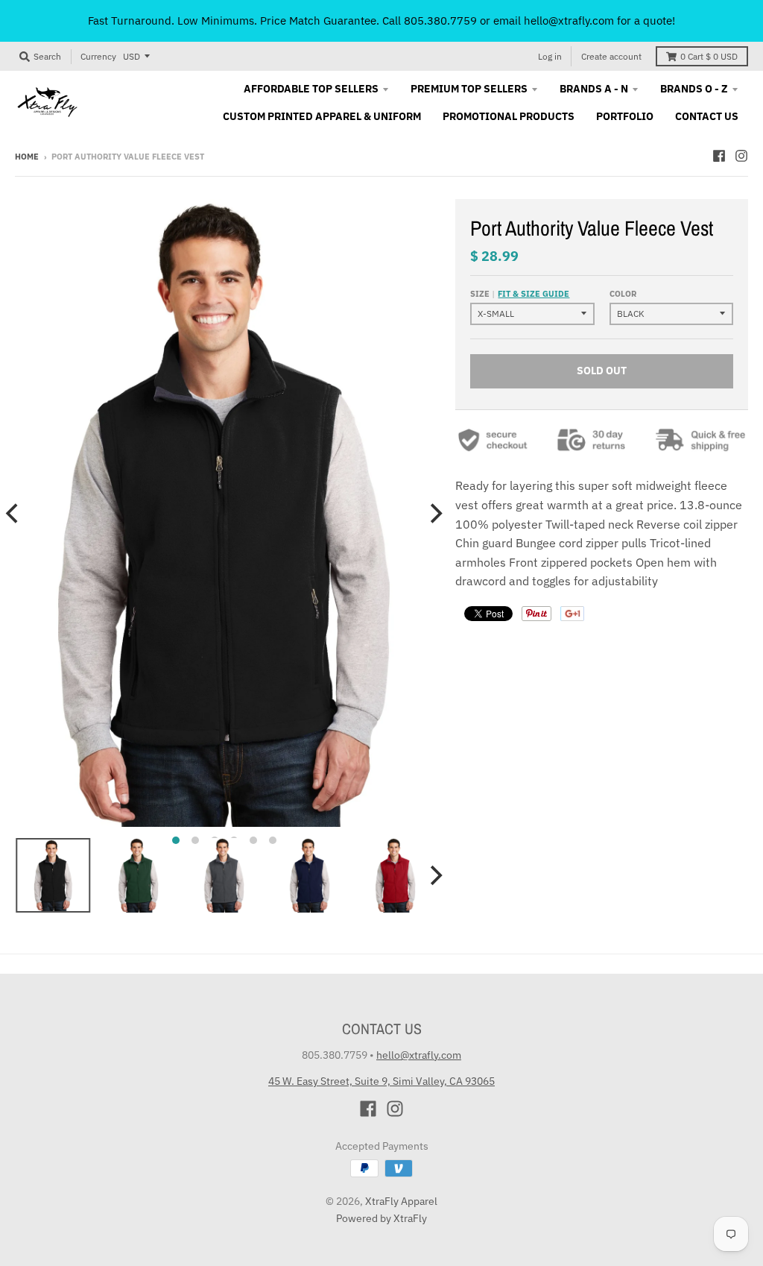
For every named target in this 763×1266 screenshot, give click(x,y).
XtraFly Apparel (401, 1201)
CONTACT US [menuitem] (706, 116)
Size (519, 294)
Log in (550, 56)
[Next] (434, 513)
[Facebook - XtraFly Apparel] (719, 156)
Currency (98, 56)
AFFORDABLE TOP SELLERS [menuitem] (311, 88)
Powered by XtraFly (381, 1218)
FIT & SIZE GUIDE (533, 294)
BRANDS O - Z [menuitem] (694, 88)
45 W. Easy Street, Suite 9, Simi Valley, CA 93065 (381, 1081)
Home (27, 156)
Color (623, 294)
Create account (611, 56)
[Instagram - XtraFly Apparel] (741, 156)
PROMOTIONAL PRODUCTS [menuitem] (508, 116)
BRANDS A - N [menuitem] (594, 88)
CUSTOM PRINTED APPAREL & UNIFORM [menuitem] (322, 116)
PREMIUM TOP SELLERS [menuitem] (469, 88)
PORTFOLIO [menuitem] (624, 116)
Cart (709, 56)
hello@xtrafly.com (418, 1055)
